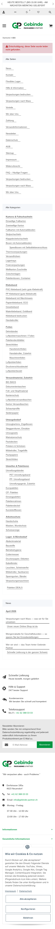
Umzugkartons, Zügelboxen (19, 424)
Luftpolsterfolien (13, 362)
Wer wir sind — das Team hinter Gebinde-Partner (26, 646)
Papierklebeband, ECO (17, 302)
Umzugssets (12, 433)
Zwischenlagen (13, 274)
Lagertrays (11, 260)
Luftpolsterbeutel (14, 371)
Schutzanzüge (13, 530)
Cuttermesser (12, 554)
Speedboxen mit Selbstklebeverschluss (28, 247)
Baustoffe (10, 545)
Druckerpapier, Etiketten (17, 559)
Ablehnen (28, 917)
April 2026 (11, 611)
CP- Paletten (12, 492)
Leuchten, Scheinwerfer (17, 567)
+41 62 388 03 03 (24, 713)
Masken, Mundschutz (16, 525)
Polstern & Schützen (15, 446)
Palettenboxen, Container (18, 278)
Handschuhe (12, 521)
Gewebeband (12, 307)
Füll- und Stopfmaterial (17, 391)
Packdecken (12, 441)
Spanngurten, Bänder (16, 576)
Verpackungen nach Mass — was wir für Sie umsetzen (27, 620)
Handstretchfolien (17, 349)
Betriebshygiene (13, 550)
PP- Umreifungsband (19, 479)
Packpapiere (12, 455)
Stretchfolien (12, 344)
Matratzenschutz (14, 437)
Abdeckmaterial (13, 541)
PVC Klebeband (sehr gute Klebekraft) (24, 289)
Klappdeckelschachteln (17, 238)
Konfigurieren (28, 909)
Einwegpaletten (13, 497)
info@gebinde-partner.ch (26, 800)
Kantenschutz (12, 395)
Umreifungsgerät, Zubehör (22, 483)
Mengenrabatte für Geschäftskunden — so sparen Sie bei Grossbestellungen (26, 635)
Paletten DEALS (14, 587)
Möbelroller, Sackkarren (17, 572)
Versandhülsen (13, 256)
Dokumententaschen (16, 386)
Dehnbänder (12, 331)
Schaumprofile (13, 408)
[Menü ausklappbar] (4, 26)
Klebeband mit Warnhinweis (19, 298)
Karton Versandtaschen (17, 404)
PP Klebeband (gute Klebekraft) (21, 294)
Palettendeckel (13, 505)
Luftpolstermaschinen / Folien (20, 336)
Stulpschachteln (13, 234)
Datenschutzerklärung (13, 732)
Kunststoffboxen (13, 510)
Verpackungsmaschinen (17, 580)
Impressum (10, 891)
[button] (2, 4)
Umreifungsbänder (15, 470)
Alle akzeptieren (28, 899)
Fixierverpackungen (15, 265)
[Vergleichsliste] (27, 12)
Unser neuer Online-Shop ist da (22, 626)
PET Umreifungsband (19, 475)
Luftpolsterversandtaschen (18, 399)
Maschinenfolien (17, 357)
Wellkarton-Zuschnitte (16, 269)
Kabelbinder (11, 563)
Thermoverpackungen (16, 252)
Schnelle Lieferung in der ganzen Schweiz (27, 652)
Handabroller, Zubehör (20, 353)
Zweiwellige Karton (15, 225)
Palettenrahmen (13, 501)
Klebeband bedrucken (16, 316)
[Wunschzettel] (38, 12)
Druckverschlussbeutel (17, 366)
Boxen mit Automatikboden (19, 243)
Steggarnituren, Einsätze (18, 428)
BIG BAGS (11, 382)
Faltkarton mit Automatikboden (20, 230)
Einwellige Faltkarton (16, 221)
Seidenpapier (12, 413)
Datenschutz (25, 891)
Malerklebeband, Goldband (19, 311)
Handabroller (12, 320)
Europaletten (12, 488)
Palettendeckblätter (15, 340)
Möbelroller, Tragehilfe (16, 450)
